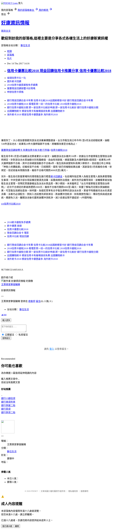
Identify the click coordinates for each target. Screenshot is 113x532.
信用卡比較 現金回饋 (18, 236)
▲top (3, 314)
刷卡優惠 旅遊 (14, 226)
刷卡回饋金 (56, 176)
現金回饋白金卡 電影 (18, 233)
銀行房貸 (6, 409)
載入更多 (6, 320)
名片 (9, 58)
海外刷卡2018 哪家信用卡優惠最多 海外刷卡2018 (32, 114)
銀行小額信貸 (8, 398)
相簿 (9, 51)
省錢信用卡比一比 (16, 78)
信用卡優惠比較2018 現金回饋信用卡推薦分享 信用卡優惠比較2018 (59, 71)
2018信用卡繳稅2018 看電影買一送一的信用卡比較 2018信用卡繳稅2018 (44, 104)
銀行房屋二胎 (8, 405)
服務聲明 (84, 491)
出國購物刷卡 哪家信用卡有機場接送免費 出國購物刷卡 (36, 111)
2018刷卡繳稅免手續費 (19, 222)
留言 (38, 301)
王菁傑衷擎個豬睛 (10, 284)
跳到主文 (6, 31)
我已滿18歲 (7, 526)
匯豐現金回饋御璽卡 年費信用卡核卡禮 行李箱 (25, 150)
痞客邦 (31, 301)
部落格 (10, 55)
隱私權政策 (73, 491)
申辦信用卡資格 (15, 92)
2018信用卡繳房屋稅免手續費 (22, 85)
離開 (17, 526)
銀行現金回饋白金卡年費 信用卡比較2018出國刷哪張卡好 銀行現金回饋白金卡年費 (50, 100)
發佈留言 (6, 338)
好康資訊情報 (15, 22)
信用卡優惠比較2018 (17, 229)
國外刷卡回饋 (14, 81)
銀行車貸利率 (8, 402)
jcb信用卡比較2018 (10, 204)
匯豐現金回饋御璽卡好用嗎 (21, 88)
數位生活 (25, 45)
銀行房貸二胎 (8, 412)
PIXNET (34, 491)
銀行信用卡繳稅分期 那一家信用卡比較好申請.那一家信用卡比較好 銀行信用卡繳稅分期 (52, 107)
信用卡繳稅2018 (59, 150)
